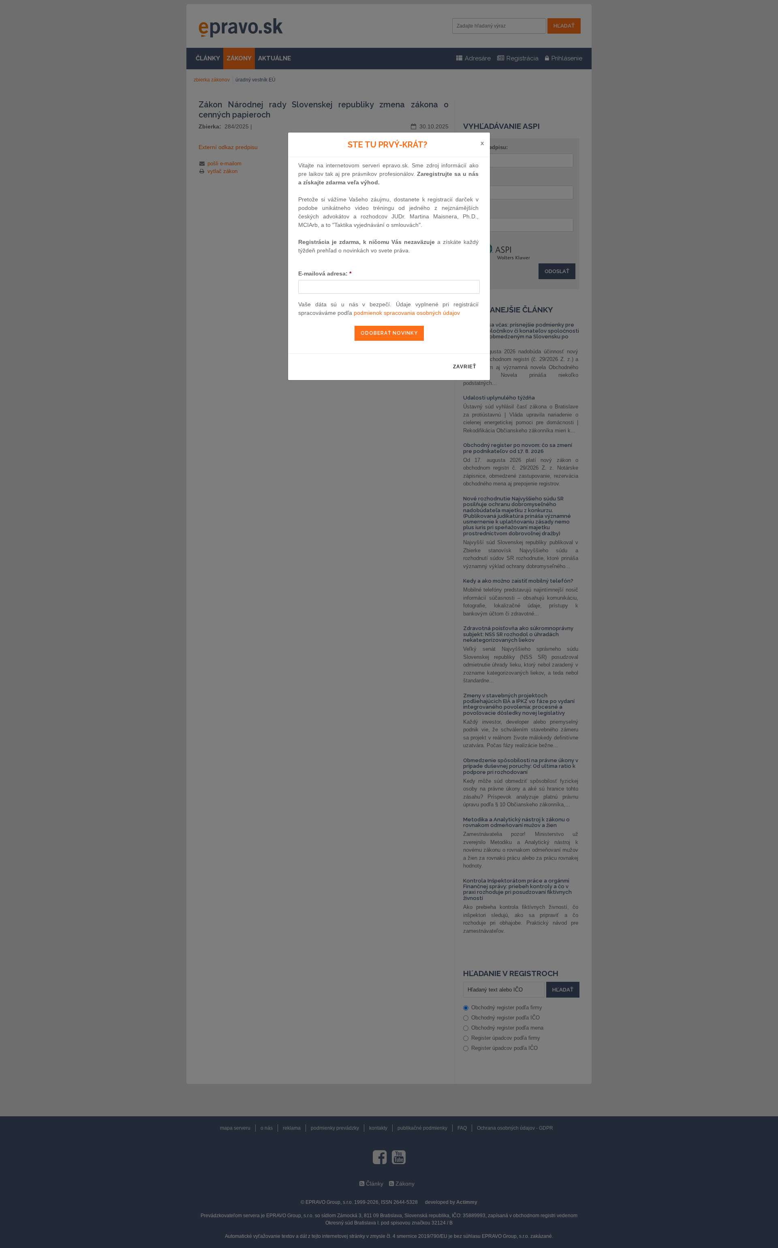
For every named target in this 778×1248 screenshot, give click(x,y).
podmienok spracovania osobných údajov (407, 313)
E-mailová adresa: (324, 273)
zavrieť (464, 367)
